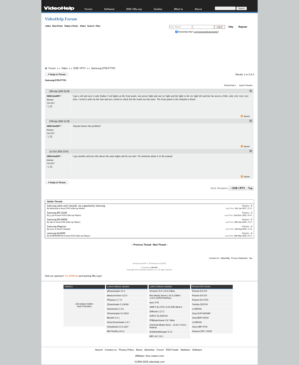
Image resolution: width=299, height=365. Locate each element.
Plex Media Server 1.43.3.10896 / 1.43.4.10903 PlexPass (165, 296)
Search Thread (245, 85)
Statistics (185, 349)
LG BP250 (197, 309)
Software (109, 9)
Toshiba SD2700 (200, 304)
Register (242, 27)
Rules (83, 26)
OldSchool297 (53, 96)
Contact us (111, 349)
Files (98, 26)
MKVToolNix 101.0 (115, 331)
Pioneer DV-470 (199, 291)
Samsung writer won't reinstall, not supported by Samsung (76, 206)
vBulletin (154, 268)
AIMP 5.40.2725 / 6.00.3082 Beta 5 (166, 307)
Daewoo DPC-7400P (202, 331)
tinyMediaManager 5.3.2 (161, 332)
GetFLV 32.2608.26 (159, 316)
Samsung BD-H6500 (57, 219)
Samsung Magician (56, 226)
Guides (158, 9)
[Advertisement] (149, 50)
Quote (247, 116)
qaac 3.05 (154, 302)
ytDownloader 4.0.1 (116, 291)
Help (230, 27)
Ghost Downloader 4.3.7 (118, 322)
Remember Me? (186, 32)
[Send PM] (51, 107)
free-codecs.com (155, 355)
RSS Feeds (172, 349)
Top (250, 188)
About (139, 349)
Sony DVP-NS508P (201, 313)
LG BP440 (197, 322)
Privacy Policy (126, 349)
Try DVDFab (71, 275)
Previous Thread (142, 244)
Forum (88, 9)
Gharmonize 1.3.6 (115, 309)
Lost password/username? (206, 32)
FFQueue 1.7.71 (114, 300)
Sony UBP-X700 (199, 327)
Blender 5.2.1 (113, 318)
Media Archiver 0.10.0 (117, 295)
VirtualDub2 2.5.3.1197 (118, 327)
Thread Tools (229, 85)
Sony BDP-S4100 (200, 318)
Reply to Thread (56, 74)
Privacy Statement (239, 258)
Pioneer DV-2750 (200, 300)
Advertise (149, 349)
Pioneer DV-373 (199, 295)
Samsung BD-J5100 (57, 212)
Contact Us (214, 258)
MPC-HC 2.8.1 (156, 336)
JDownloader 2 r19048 (118, 304)
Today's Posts (71, 26)
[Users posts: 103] (48, 107)
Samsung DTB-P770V (103, 68)
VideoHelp (225, 258)
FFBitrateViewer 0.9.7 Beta (162, 320)
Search (90, 26)
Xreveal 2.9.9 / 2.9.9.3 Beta (162, 291)
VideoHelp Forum (61, 19)
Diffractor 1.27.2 (157, 311)
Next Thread (159, 244)
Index (48, 26)
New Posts (57, 26)
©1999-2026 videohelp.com (149, 361)
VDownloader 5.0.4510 (118, 313)
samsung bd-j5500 (56, 233)
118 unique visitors (84, 304)
